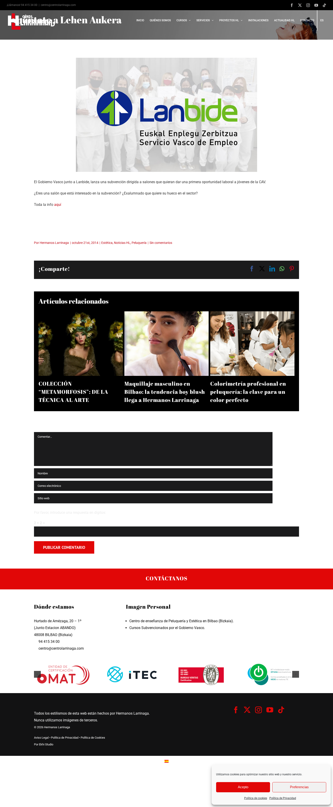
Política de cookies (255, 798)
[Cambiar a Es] (166, 761)
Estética (107, 243)
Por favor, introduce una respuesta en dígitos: (70, 512)
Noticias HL (122, 243)
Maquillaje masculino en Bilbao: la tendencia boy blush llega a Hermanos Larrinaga (164, 392)
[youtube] (269, 709)
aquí (57, 204)
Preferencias (299, 787)
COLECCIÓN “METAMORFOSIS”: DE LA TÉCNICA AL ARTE (73, 392)
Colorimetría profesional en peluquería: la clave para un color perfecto (248, 392)
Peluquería (139, 243)
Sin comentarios (161, 243)
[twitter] (247, 709)
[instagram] (258, 709)
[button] (37, 674)
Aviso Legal (41, 737)
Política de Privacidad (282, 798)
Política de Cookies (93, 737)
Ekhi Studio (46, 744)
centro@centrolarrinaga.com (58, 5)
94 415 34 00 (29, 5)
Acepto (243, 787)
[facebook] (235, 709)
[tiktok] (281, 709)
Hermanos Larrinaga (54, 243)
